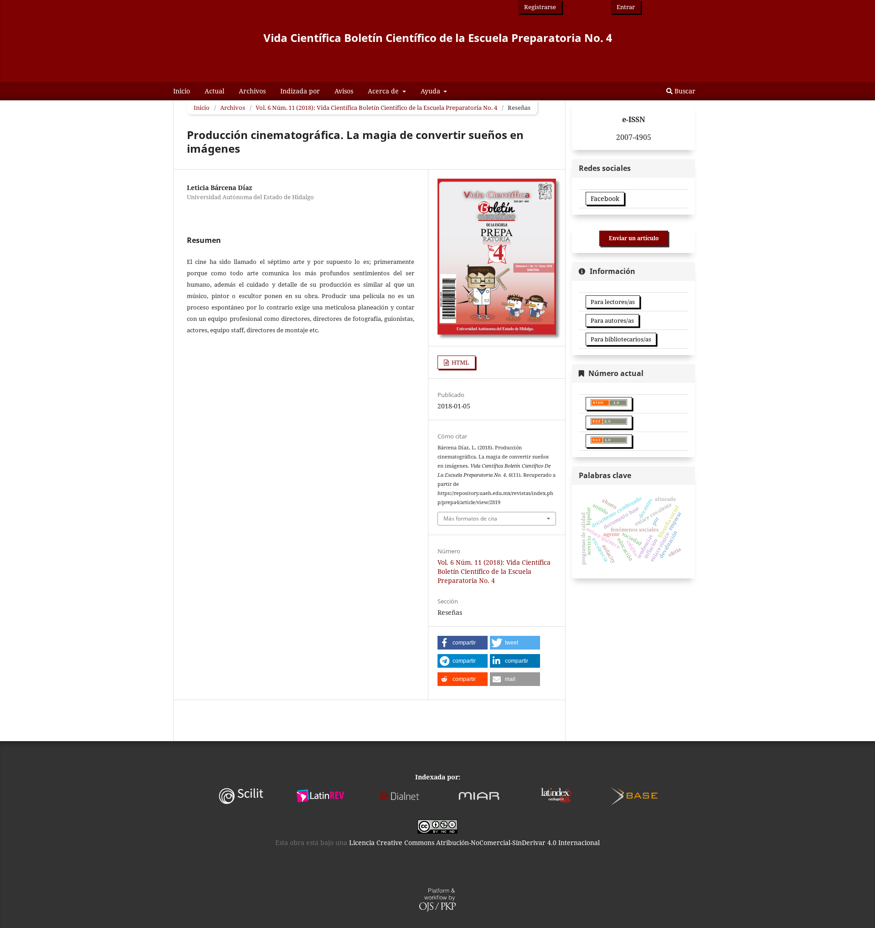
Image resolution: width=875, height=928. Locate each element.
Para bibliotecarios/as (621, 339)
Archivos (252, 91)
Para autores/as (612, 320)
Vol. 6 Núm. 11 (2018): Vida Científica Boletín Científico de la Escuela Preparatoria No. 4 (376, 107)
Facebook (605, 198)
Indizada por (300, 91)
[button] (463, 643)
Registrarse (540, 7)
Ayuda (431, 91)
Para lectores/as (613, 302)
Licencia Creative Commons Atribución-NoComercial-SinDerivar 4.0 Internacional (474, 842)
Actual (214, 91)
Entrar (626, 7)
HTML (459, 362)
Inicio (181, 91)
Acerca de (384, 91)
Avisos (344, 91)
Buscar (684, 91)
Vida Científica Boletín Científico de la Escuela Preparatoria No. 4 (437, 37)
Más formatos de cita (470, 518)
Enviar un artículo (634, 238)
